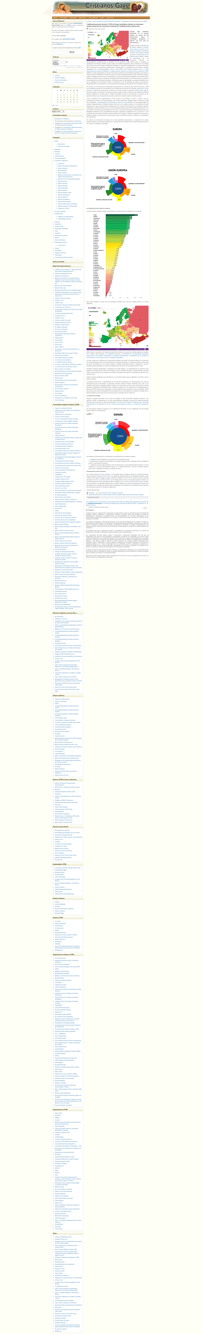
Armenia (105, 494)
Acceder (57, 75)
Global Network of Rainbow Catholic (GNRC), (68, 1051)
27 (64, 102)
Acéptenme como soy (61, 619)
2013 (130, 478)
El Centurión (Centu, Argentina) (64, 1016)
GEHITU (57, 1168)
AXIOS (57, 969)
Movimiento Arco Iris (60, 580)
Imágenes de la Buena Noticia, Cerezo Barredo (68, 837)
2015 (103, 480)
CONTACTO (109, 18)
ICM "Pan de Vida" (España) (63, 513)
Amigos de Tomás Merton (62, 699)
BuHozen (57, 789)
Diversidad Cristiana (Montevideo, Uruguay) (67, 492)
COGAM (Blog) (59, 1137)
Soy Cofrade (58, 393)
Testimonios (58, 255)
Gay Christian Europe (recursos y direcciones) (68, 645)
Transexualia (58, 1229)
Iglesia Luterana (62, 183)
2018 (126, 481)
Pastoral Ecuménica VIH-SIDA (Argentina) (67, 1076)
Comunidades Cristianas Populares (65, 720)
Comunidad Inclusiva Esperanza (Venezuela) (68, 465)
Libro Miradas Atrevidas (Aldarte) (64, 1300)
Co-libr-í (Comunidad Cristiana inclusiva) (66, 419)
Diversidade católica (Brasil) (63, 1014)
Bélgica (120, 494)
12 (61, 97)
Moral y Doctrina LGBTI (61, 375)
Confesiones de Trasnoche (62, 307)
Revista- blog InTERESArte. (63, 604)
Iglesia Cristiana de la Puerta (63, 541)
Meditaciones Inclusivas (62, 848)
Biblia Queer (61, 144)
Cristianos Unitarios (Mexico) (63, 483)
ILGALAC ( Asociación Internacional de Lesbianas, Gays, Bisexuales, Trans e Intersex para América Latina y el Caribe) (68, 1178)
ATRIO (57, 703)
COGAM (57, 1134)
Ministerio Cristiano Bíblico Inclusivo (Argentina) (68, 572)
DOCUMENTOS (93, 18)
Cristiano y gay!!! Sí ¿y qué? (63, 320)
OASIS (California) (60, 583)
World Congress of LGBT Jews (63, 820)
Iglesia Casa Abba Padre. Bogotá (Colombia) (68, 522)
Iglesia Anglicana (63, 168)
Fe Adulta (57, 734)
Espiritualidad (59, 213)
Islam (56, 231)
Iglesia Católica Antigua (61, 524)
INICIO (55, 18)
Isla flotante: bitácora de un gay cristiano (66, 353)
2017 (123, 481)
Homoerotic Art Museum (62, 1275)
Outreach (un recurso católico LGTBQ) (66, 935)
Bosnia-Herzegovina (133, 494)
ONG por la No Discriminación (63, 1191)
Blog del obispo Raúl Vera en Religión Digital (68, 290)
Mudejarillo (91, 492)
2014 (96, 480)
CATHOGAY (58, 982)
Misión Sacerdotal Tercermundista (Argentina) (68, 756)
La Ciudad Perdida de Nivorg (63, 362)
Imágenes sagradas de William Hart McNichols (68, 652)
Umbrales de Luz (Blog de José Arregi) (66, 398)
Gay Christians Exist (60, 1046)
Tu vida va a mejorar (61, 1329)
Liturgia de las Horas (61, 846)
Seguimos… (66, 119)
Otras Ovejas (58, 1071)
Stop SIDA (58, 1226)
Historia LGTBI (102, 21)
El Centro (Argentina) (61, 495)
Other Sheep (58, 1069)
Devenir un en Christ (61, 488)
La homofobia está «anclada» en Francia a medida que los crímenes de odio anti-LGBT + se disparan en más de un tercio (116, 503)
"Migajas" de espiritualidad (65, 216)
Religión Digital (59, 913)
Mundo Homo (59, 378)
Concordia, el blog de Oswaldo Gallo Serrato (67, 305)
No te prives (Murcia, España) (63, 1189)
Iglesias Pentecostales (64, 201)
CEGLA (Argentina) (60, 987)
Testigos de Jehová (63, 208)
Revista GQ (58, 941)
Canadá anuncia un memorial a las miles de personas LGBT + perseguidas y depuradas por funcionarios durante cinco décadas (118, 502)
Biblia (56, 141)
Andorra (100, 494)
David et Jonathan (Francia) (63, 1010)
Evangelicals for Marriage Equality (64, 1023)
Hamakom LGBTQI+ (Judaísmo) (64, 800)
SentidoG (57, 944)
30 (74, 102)
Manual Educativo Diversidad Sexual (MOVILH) (68, 1305)
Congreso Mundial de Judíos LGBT (65, 791)
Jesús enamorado (60, 877)
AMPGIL (57, 1117)
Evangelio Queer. (60, 872)
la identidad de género (113, 354)
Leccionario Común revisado (63, 844)
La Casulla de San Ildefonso (63, 360)
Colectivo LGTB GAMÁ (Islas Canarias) (66, 1141)
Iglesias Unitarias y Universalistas (67, 206)
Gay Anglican (58, 340)
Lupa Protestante (60, 753)
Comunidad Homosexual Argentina (65, 1144)
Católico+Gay (59, 302)
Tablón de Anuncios (60, 253)
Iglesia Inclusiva (62, 181)
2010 (102, 474)
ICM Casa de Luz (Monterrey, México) (65, 517)
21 (67, 99)
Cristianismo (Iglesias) (61, 160)
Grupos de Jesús (60, 736)
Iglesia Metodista (63, 188)
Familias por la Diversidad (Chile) (64, 1152)
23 (74, 99)
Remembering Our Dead (62, 1320)
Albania (90, 494)
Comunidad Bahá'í (60, 158)
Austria (109, 494)
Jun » (56, 105)
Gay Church (58, 508)
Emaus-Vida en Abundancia (63, 497)
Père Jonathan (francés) (62, 388)
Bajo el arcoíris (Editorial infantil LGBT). (66, 1249)
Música (57, 237)
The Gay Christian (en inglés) (63, 1105)
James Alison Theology (61, 355)
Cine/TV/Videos (59, 156)
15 (70, 97)
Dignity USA (58, 1012)
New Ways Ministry (60, 932)
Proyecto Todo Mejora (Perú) (63, 1211)
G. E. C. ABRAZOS (60, 1033)
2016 (108, 480)
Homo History (59, 1273)
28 (67, 102)
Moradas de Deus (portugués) (63, 373)
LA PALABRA (63, 18)
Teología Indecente (60, 1322)
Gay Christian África (60, 504)
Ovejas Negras (59, 1200)
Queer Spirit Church (60, 593)
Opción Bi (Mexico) (60, 1194)
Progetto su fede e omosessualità (64, 1078)
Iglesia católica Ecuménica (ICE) (64, 530)
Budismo (57, 151)
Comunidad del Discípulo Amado (64, 461)
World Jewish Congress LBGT (63, 822)
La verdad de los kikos (61, 1286)
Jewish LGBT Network (61, 807)
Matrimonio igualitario (61, 235)
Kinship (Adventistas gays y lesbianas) (66, 1058)
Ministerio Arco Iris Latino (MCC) (64, 570)
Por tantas (58, 766)
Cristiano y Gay (59, 318)
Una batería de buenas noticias (64, 257)
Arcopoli (57, 1120)
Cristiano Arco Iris (60, 315)
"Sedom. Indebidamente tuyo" (63, 273)
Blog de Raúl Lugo (60, 288)
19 (61, 99)
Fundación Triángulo (61, 1163)
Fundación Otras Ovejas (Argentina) (65, 1031)
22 (70, 99)
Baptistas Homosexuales (62, 971)
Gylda (56, 1170)
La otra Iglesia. (59, 751)
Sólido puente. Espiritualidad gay (64, 894)
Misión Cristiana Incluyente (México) (65, 574)
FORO (102, 18)
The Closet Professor (61, 395)
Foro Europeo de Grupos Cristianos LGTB (67, 1029)
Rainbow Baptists (60, 1080)
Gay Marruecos (59, 1166)
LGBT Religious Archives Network (64, 1060)
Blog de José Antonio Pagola (63, 285)
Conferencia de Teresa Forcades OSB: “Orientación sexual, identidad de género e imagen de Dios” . (67, 1253)
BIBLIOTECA (82, 18)
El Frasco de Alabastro (61, 329)
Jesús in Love (59, 658)
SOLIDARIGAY (59, 1224)
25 (57, 102)
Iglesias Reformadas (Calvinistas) (67, 204)
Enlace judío (58, 1259)
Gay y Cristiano (59, 347)
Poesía (57, 248)
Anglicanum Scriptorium (62, 276)
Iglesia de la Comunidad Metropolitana (69, 179)
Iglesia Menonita (62, 186)
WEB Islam (58, 1331)
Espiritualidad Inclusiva (64, 219)
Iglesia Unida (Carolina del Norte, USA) (66, 744)
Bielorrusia (125, 494)
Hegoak (57, 1172)
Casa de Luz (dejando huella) (63, 408)
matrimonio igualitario (117, 357)
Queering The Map (60, 1213)
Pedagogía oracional (61, 242)
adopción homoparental (121, 355)
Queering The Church (61, 596)
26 (61, 102)
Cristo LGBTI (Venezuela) (62, 486)
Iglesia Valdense (62, 197)
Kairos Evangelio (60, 749)
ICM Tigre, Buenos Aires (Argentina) (65, 520)
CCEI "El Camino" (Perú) (62, 416)
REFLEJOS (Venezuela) (62, 1216)
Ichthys (57, 511)
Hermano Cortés (59, 1271)
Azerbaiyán (114, 494)
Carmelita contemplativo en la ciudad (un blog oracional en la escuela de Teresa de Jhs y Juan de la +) (68, 294)
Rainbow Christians (60, 1083)
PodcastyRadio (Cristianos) (63, 764)
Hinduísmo (58, 224)
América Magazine (60, 904)
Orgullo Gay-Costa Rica (61, 1196)
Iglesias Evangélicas (64, 199)
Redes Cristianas (60, 769)
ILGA (56, 1175)
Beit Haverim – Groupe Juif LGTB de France (67, 787)
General (95, 21)
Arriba (145, 507)
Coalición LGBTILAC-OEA (62, 1132)
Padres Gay (58, 1203)
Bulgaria (141, 494)
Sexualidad (58, 250)
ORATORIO (73, 18)
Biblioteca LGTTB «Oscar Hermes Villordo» (67, 629)
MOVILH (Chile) (59, 1187)
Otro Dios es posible (64, 146)
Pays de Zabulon (60, 382)
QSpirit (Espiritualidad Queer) (63, 857)
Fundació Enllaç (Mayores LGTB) (64, 1157)
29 (70, 102)
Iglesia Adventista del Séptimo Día (67, 166)
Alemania (95, 494)
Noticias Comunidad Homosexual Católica (67, 1067)
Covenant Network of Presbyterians (65, 470)
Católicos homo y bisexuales (63, 414)
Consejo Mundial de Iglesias (63, 725)
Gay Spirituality (59, 874)
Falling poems (59, 338)
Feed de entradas (60, 78)
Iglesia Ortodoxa (62, 190)
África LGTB (58, 1113)
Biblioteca (58, 149)
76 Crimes (58, 921)
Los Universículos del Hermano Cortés (66, 366)
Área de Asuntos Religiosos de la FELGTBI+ (67, 967)
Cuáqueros (61, 163)
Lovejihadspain (59, 811)
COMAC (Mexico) (60, 435)
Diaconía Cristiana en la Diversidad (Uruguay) (68, 490)
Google (65, 65)
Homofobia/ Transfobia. (113, 21)
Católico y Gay (59, 300)
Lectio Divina (61, 245)
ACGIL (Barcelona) (60, 958)
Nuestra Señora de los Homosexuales (66, 380)
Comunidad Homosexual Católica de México (67, 463)
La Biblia (57, 841)
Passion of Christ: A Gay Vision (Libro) (65, 687)
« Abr (53, 105)
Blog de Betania (59, 978)
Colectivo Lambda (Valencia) (63, 1139)
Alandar (57, 902)
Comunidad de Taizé (61, 718)
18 (57, 99)
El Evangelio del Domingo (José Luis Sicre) (67, 832)
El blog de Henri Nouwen (62, 731)
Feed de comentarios (61, 80)
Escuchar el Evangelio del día (63, 835)
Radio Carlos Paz (60, 939)
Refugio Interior (59, 391)
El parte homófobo (60, 211)
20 (64, 99)
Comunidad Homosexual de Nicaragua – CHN (68, 1146)
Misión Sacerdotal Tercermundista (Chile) (67, 758)
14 (67, 97)
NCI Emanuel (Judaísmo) (62, 814)
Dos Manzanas (59, 928)
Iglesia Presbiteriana (64, 195)
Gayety (57, 930)
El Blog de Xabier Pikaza (62, 325)
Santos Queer (59, 891)
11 (57, 97)
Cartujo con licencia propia (62, 298)
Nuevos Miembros (60, 240)
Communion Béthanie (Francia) (64, 444)
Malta (88, 352)
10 (77, 95)
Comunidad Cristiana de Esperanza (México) (68, 450)
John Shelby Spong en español (64, 357)
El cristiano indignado (61, 327)
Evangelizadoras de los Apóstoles (64, 1264)
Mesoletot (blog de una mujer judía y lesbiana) (68, 371)
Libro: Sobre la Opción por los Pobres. (66, 677)
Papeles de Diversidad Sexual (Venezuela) (67, 1209)
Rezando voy (58, 859)
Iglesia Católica (62, 173)
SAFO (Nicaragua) (60, 1218)
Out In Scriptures (59, 853)
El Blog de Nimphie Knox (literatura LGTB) (67, 1257)
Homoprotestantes (60, 1053)
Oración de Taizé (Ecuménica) (63, 850)
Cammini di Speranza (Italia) (63, 980)
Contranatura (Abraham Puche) (64, 313)
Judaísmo (57, 233)
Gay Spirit (57, 794)
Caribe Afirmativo (60, 1126)
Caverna (57, 154)
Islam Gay (58, 805)
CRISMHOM (58, 474)
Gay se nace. (58, 344)
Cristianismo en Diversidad (62, 477)
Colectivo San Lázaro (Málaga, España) (66, 421)
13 (64, 97)
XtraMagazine (59, 950)
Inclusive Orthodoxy (60, 549)
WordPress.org (59, 82)
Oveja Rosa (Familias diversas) (64, 937)
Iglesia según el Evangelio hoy (63, 742)
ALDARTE (58, 1115)
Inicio (89, 21)
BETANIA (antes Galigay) (62, 973)
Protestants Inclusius (61, 591)
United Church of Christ (61, 775)
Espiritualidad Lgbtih (61, 870)
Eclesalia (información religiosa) (64, 908)
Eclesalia (57, 906)
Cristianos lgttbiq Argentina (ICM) (64, 481)
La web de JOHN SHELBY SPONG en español (68, 364)
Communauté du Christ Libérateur (64, 441)
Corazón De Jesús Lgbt (61, 468)
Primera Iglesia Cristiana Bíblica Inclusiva (67, 589)
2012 (108, 476)
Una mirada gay (59, 400)
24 (77, 99)
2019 (131, 481)
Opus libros (58, 1307)
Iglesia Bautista (62, 170)
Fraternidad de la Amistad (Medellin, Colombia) (68, 501)
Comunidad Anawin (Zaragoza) (64, 446)
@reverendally (59, 616)
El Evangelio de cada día (62, 830)
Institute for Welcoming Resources (64, 551)
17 (77, 97)
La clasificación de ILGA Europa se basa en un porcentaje (114, 102)
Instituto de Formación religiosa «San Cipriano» (68, 656)
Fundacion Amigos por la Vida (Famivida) (66, 1159)
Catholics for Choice (60, 985)
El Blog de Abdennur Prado (62, 322)
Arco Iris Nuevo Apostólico (62, 964)
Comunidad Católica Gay (62, 448)
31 (77, 102)
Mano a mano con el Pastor (63, 369)
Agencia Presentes (60, 923)
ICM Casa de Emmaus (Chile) (63, 515)
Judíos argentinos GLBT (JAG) (63, 809)
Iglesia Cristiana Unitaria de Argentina (66, 543)
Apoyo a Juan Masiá (61, 701)
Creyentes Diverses (60, 472)
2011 (104, 476)
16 (74, 97)
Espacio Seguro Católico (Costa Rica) (66, 499)
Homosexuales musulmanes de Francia (66, 802)
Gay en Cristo (59, 342)
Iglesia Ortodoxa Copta (64, 192)
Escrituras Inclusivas (61, 331)
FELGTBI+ (58, 1154)
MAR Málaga (58, 1062)
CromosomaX (59, 926)
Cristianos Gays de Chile (62, 479)
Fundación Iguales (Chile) (62, 1161)
